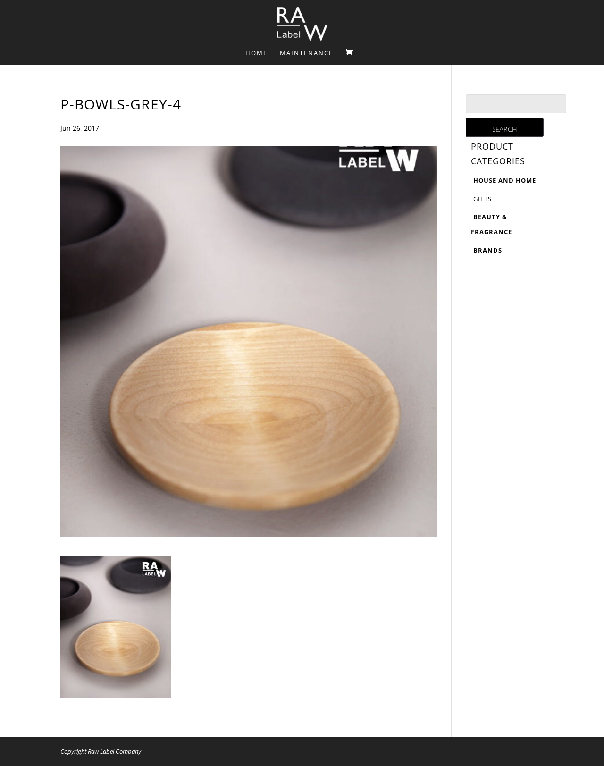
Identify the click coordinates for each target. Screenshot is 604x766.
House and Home (504, 180)
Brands (487, 250)
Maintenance (306, 53)
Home (256, 53)
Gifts (482, 198)
